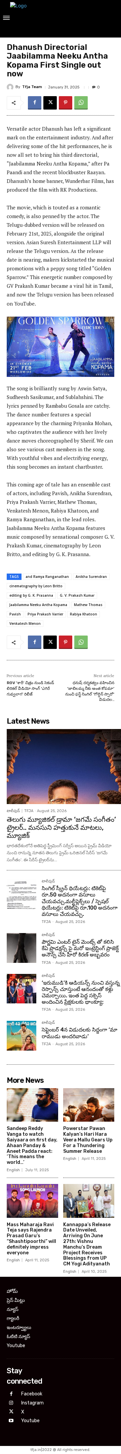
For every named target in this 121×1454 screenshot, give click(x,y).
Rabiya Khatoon (83, 614)
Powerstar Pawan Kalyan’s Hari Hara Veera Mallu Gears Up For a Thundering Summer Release (88, 1140)
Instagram (32, 1403)
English (13, 1170)
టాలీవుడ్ (13, 811)
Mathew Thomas (88, 604)
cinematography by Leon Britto (36, 586)
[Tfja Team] (11, 87)
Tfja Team (32, 87)
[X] (50, 103)
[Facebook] (34, 103)
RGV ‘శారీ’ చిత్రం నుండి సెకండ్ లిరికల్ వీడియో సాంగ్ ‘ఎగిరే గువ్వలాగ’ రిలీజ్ (30, 688)
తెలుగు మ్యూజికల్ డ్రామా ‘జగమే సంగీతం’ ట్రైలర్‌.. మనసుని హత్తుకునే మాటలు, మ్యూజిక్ (61, 827)
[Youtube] (11, 1421)
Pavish (15, 614)
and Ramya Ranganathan (47, 576)
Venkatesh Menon (25, 623)
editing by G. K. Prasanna (31, 595)
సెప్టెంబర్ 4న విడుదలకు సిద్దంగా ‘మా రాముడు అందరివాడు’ (79, 1033)
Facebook (31, 1394)
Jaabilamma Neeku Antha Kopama (38, 604)
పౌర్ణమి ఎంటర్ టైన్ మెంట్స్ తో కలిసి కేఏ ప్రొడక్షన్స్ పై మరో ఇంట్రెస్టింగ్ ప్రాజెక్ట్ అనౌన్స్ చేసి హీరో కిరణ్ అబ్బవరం (80, 948)
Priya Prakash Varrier (45, 614)
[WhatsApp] (81, 103)
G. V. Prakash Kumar (77, 595)
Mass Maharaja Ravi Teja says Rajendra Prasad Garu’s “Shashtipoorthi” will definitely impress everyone (31, 1239)
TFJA (28, 811)
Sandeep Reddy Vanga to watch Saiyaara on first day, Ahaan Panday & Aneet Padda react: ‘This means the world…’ (32, 1145)
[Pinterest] (65, 103)
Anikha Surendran (91, 576)
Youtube (30, 1421)
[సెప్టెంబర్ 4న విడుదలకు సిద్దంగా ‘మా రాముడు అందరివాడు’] (21, 1035)
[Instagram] (11, 1403)
